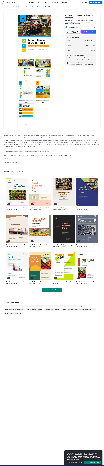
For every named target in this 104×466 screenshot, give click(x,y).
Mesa (17, 162)
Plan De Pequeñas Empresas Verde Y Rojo (87, 281)
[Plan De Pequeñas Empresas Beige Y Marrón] (17, 229)
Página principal (7, 6)
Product (31, 2)
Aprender (55, 2)
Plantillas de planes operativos (12, 306)
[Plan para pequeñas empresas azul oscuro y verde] (87, 192)
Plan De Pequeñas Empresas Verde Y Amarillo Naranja (40, 281)
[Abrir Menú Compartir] (94, 27)
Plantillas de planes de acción (52, 309)
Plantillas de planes (30, 6)
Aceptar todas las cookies (92, 462)
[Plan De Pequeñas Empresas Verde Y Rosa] (17, 192)
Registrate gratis (95, 2)
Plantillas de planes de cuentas (88, 309)
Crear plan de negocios (18, 6)
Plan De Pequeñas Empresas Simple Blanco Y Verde (17, 281)
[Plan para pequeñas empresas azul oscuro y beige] (87, 229)
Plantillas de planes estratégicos (76, 306)
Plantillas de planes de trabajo (69, 309)
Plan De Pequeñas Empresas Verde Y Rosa (17, 208)
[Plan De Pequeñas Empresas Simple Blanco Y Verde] (17, 266)
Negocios (39, 6)
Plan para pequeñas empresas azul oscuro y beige (87, 245)
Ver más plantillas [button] (52, 290)
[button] (73, 32)
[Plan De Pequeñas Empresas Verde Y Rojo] (87, 266)
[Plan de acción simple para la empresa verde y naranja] (64, 266)
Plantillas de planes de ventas (34, 309)
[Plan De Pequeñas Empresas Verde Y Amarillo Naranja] (40, 266)
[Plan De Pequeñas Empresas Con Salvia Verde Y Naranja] (40, 229)
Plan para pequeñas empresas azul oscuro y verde (87, 208)
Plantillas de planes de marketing (56, 306)
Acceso (84, 2)
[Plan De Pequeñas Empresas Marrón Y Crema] (64, 192)
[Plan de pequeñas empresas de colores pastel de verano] (40, 192)
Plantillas (45, 2)
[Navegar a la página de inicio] (8, 2)
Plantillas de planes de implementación (14, 309)
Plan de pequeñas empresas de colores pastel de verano (40, 208)
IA (38, 2)
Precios (64, 2)
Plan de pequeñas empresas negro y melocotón (64, 245)
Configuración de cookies (75, 462)
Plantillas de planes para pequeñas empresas (34, 306)
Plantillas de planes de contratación (14, 313)
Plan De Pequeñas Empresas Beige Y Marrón (17, 245)
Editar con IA (90, 32)
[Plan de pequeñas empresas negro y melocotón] (64, 229)
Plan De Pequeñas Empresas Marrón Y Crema (64, 208)
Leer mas (7, 158)
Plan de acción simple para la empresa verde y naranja (64, 281)
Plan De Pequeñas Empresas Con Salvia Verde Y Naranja (40, 245)
